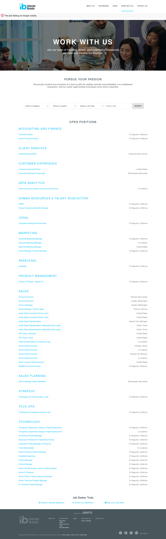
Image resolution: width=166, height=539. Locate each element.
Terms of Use (74, 535)
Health (61, 522)
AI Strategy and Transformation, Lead (33, 396)
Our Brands (103, 6)
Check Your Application (84, 502)
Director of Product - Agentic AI (31, 281)
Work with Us (86, 518)
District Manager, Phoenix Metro (31, 309)
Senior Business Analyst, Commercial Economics (38, 188)
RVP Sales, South (26, 337)
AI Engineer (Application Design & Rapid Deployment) (40, 427)
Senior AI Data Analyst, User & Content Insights (38, 468)
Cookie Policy (83, 535)
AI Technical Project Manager (30, 435)
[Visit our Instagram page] (131, 532)
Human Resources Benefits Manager (33, 208)
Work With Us (127, 6)
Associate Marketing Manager (30, 238)
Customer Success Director (30, 169)
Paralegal (22, 266)
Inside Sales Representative (30, 321)
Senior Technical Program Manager (33, 480)
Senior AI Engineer (26, 472)
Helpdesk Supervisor (27, 456)
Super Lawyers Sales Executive (31, 362)
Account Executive (26, 297)
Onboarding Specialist (27, 153)
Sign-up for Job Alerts (115, 502)
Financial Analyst (26, 134)
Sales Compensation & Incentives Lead (34, 341)
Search (138, 106)
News (115, 6)
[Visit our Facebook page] (120, 532)
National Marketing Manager (30, 246)
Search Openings (86, 521)
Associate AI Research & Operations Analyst (36, 439)
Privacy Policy (66, 535)
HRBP (21, 204)
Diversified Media (64, 527)
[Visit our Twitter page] (125, 532)
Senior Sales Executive (28, 345)
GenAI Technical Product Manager (32, 452)
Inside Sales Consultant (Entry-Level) (33, 313)
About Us (90, 6)
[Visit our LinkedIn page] (136, 532)
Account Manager (26, 305)
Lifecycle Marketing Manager (30, 242)
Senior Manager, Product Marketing (33, 251)
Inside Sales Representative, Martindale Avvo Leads (40, 325)
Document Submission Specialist (32, 173)
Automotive (62, 521)
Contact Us (142, 6)
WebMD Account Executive (30, 366)
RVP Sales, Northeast (27, 333)
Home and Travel (64, 524)
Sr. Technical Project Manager (31, 484)
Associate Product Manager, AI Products (35, 443)
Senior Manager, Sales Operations (32, 381)
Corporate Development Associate (32, 223)
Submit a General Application (52, 502)
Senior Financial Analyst (28, 138)
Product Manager (25, 460)
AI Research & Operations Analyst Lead (34, 412)
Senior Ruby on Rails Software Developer (35, 476)
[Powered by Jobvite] (83, 512)
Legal (60, 526)
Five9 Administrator (26, 448)
